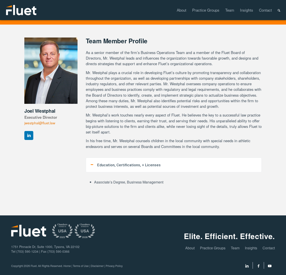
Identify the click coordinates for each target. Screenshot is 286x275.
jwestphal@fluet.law (39, 122)
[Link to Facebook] (258, 266)
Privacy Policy (114, 266)
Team (235, 247)
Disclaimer (97, 266)
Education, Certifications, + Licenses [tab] (129, 165)
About (190, 247)
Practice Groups (212, 247)
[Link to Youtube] (269, 266)
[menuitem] (178, 10)
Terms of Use (81, 266)
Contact (269, 247)
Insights (251, 247)
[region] (174, 184)
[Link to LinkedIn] (246, 266)
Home (67, 266)
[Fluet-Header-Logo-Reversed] (21, 10)
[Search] (276, 10)
